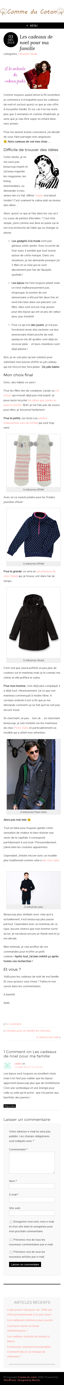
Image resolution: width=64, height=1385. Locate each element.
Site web (14, 1208)
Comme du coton (27, 1377)
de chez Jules (51, 860)
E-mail (14, 1194)
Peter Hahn (21, 727)
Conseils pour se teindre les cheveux (28, 1030)
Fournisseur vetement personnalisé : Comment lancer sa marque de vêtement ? (29, 1351)
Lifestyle (23, 54)
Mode (33, 54)
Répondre (9, 1106)
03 (11, 36)
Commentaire (18, 1149)
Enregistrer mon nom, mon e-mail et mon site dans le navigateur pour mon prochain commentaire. (31, 1226)
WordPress (10, 1380)
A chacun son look (47, 1037)
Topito (39, 195)
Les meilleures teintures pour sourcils (30, 1320)
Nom (13, 1181)
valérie (18, 1063)
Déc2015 (10, 41)
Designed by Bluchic (28, 1380)
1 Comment (14, 1024)
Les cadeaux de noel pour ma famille (36, 42)
